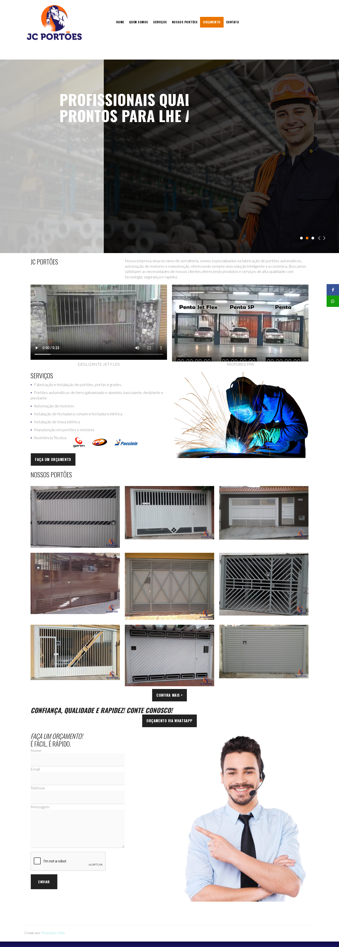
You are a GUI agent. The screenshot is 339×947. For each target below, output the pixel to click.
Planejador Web (53, 933)
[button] (53, 459)
